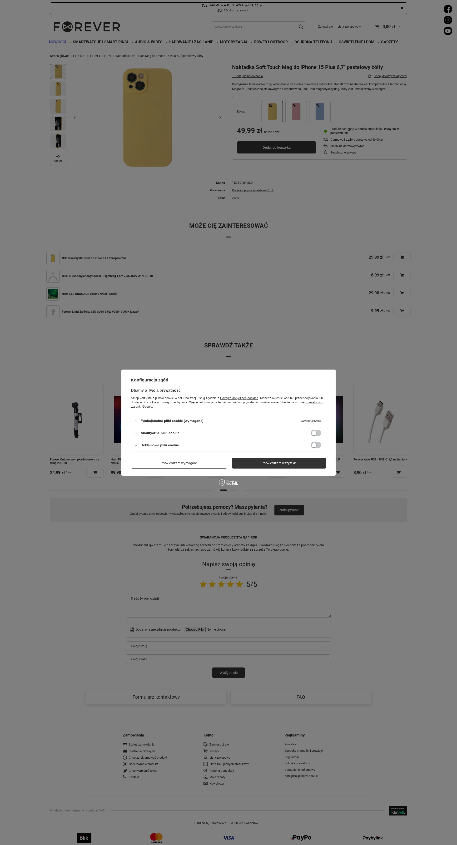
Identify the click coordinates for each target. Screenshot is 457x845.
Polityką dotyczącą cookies (239, 398)
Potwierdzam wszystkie (279, 463)
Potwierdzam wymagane (179, 463)
